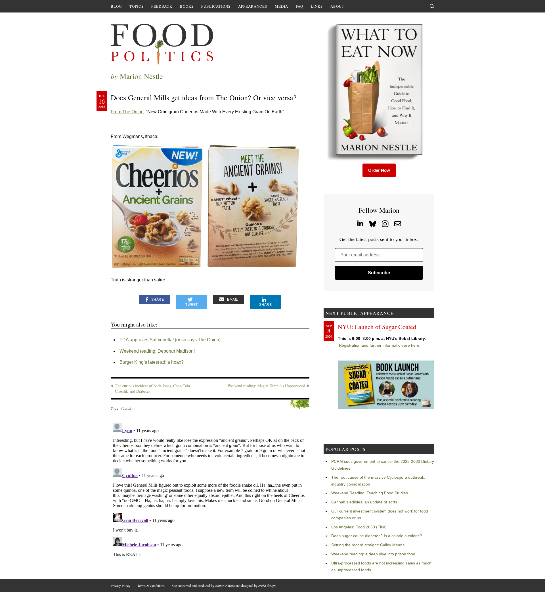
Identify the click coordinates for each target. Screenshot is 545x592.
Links (317, 6)
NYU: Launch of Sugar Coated (377, 327)
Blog (116, 6)
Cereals (127, 408)
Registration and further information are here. (379, 345)
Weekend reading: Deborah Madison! (157, 351)
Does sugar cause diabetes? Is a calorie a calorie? (376, 536)
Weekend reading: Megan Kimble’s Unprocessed (266, 385)
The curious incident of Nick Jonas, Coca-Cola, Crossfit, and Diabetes (153, 388)
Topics (136, 6)
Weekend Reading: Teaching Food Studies (369, 493)
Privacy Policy (120, 585)
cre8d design (267, 585)
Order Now (379, 170)
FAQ (299, 6)
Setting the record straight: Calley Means (367, 545)
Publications (215, 6)
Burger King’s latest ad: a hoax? (152, 362)
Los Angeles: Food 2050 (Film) (359, 527)
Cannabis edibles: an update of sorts (364, 502)
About (337, 6)
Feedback (161, 6)
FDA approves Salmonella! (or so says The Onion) (170, 339)
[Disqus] (210, 492)
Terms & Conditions (151, 585)
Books (187, 6)
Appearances (252, 6)
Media (281, 6)
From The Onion (127, 111)
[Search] (432, 6)
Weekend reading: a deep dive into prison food (373, 554)
